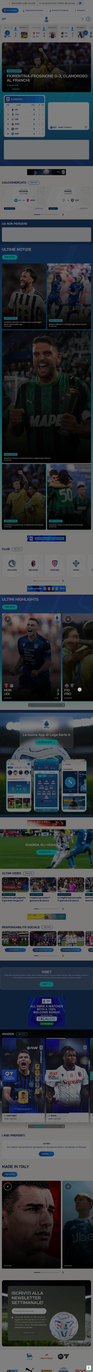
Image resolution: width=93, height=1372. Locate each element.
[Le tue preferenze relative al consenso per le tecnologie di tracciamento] (88, 1368)
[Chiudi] (83, 667)
